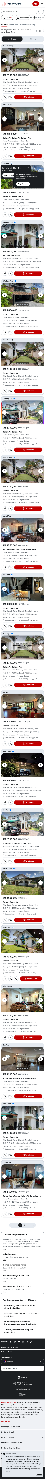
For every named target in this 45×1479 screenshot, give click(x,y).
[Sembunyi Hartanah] (35, 51)
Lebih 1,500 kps (8, 1289)
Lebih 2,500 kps (20, 1289)
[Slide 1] (17, 69)
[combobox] (21, 11)
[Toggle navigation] (42, 3)
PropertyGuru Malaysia (10, 1427)
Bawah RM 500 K (9, 1268)
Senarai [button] (13, 39)
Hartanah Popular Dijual (10, 1448)
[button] (4, 24)
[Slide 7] (27, 69)
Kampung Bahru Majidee (20, 1257)
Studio (5, 1279)
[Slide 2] (18, 69)
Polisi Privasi (34, 1461)
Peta (34, 39)
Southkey (6, 1257)
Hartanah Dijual (7, 1432)
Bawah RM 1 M (21, 1268)
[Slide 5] (24, 69)
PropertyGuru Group (9, 1347)
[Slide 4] (22, 69)
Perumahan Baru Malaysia (11, 1443)
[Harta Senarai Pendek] (40, 51)
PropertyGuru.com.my (8, 1402)
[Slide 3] (20, 69)
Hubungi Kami (6, 1352)
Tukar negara (6, 1357)
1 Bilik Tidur (13, 1279)
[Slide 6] (25, 69)
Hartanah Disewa (8, 1437)
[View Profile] (22, 46)
